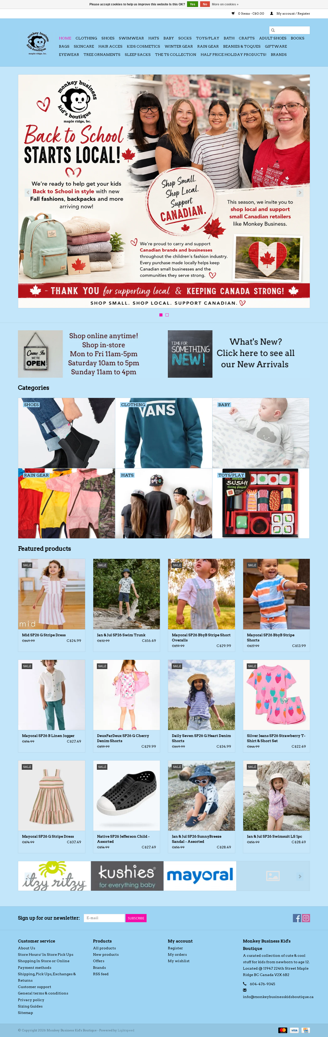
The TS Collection (175, 55)
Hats (153, 38)
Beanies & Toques (242, 46)
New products (106, 954)
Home (65, 38)
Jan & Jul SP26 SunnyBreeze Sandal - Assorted (196, 839)
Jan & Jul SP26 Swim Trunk (121, 635)
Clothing (86, 38)
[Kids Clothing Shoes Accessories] (37, 42)
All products (104, 948)
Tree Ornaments (102, 55)
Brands (279, 55)
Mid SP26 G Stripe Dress (44, 635)
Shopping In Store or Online (43, 961)
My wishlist (179, 961)
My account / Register (293, 13)
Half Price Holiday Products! (233, 55)
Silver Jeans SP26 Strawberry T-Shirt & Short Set (276, 738)
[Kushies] (127, 876)
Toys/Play (207, 38)
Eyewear (69, 55)
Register (175, 948)
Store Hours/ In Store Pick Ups (45, 954)
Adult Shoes (272, 38)
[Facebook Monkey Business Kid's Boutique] (297, 918)
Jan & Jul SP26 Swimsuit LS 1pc (274, 836)
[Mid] (273, 876)
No (205, 4)
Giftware (276, 46)
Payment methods (34, 968)
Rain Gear (208, 46)
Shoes (108, 38)
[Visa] (294, 1030)
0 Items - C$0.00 (251, 13)
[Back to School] (164, 191)
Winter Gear (179, 46)
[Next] (299, 193)
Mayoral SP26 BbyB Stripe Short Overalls (201, 637)
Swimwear (131, 38)
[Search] (273, 30)
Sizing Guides (30, 1006)
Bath (229, 38)
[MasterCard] (282, 1030)
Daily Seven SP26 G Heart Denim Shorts (201, 738)
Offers (98, 961)
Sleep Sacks (138, 55)
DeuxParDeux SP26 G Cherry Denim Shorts (123, 738)
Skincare (84, 46)
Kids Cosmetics (143, 46)
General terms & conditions (43, 993)
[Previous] (28, 193)
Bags (64, 46)
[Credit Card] (305, 1030)
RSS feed (101, 974)
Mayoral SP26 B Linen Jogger (48, 736)
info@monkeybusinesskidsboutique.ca (278, 997)
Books (297, 38)
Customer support (34, 987)
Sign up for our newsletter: (49, 918)
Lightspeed (126, 1030)
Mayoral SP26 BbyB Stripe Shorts (270, 637)
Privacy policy (31, 1000)
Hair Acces (110, 46)
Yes (192, 4)
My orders (177, 954)
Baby (168, 38)
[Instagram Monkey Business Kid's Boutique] (306, 918)
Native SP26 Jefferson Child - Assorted (123, 839)
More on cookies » (225, 4)
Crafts (247, 38)
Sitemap (25, 1013)
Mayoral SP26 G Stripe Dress (48, 836)
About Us (26, 948)
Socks (185, 38)
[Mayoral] (200, 876)
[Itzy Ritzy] (54, 876)
